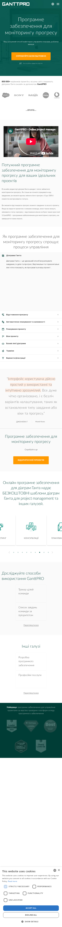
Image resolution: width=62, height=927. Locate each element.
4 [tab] (26, 552)
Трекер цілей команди (25, 591)
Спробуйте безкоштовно (31, 56)
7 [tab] (39, 552)
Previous (9, 553)
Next (53, 553)
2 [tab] (18, 552)
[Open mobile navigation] (58, 4)
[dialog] (31, 897)
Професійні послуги (29, 675)
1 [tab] (13, 552)
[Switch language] (53, 4)
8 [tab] (44, 552)
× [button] (59, 870)
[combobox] (54, 870)
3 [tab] (22, 552)
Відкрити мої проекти (31, 460)
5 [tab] (31, 552)
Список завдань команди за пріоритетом (27, 611)
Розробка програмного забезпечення (26, 661)
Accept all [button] (31, 908)
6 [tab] (35, 552)
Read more (12, 881)
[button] (31, 922)
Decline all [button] (31, 915)
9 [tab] (48, 552)
